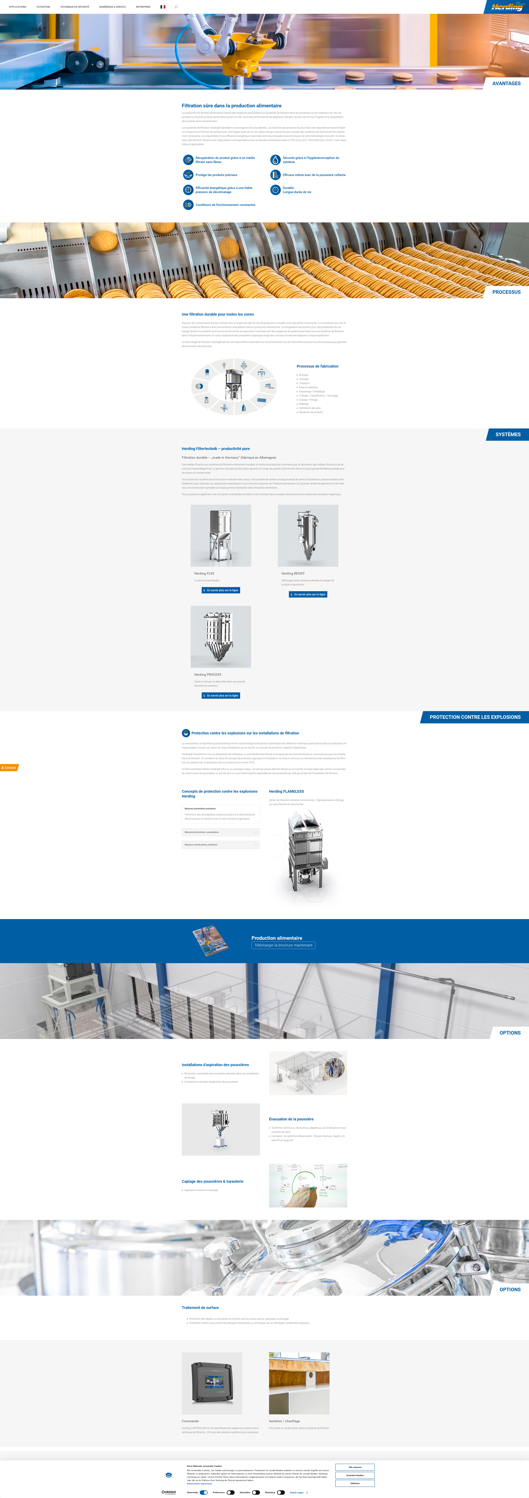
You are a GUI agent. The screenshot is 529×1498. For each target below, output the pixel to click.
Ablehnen (355, 1483)
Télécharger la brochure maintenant (283, 945)
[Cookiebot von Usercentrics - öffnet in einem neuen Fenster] (169, 1493)
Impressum (206, 1483)
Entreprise (143, 6)
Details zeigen (297, 1492)
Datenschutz (193, 1483)
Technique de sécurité (74, 6)
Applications (17, 6)
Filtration (43, 6)
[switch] (231, 1492)
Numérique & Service (112, 6)
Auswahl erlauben (355, 1475)
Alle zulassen (355, 1467)
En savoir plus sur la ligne (222, 590)
